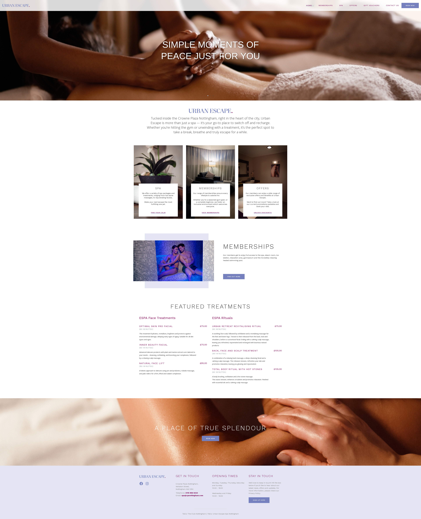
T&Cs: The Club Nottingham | (194, 514)
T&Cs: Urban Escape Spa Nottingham (223, 514)
